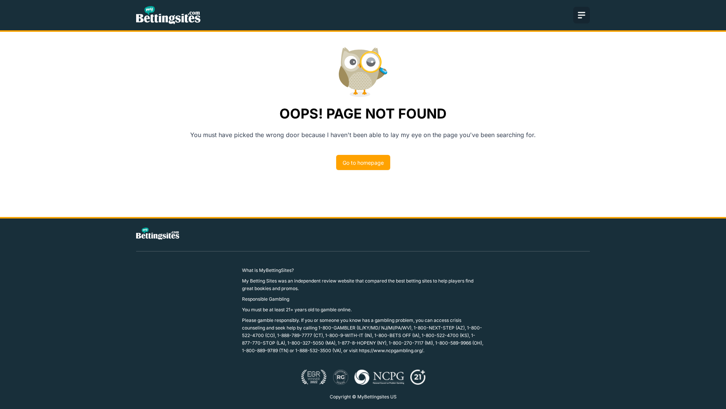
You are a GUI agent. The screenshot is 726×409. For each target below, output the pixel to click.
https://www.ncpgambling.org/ (391, 350)
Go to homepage (363, 162)
